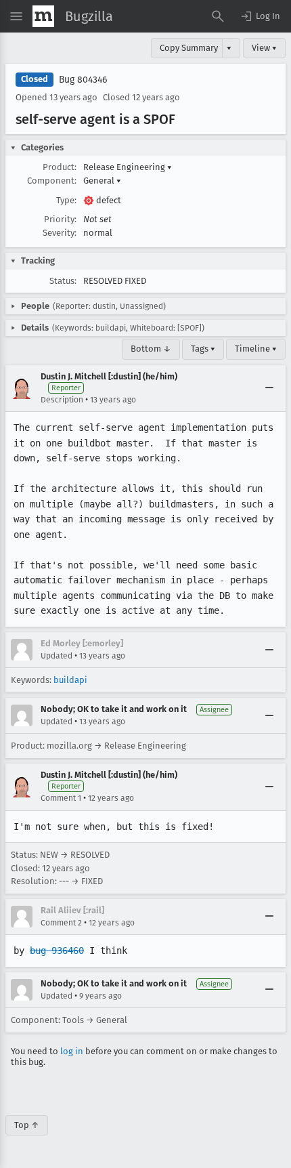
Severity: (59, 233)
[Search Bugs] (218, 16)
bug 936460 (57, 950)
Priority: (60, 219)
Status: (62, 281)
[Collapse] (269, 388)
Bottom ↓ (151, 348)
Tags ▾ (203, 348)
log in (71, 1051)
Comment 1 (61, 798)
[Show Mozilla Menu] (43, 16)
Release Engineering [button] (127, 167)
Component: (51, 180)
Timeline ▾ (256, 348)
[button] (260, 16)
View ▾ (264, 48)
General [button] (102, 180)
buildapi (70, 680)
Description (62, 399)
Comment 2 (61, 922)
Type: (66, 200)
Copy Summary (189, 48)
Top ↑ (26, 1125)
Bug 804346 (83, 79)
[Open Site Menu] (16, 16)
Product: (59, 167)
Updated (56, 656)
